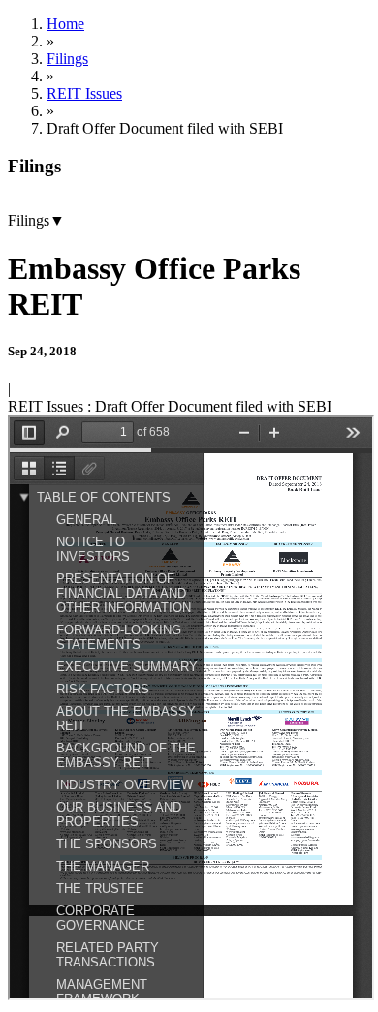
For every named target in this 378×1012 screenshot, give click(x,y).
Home (65, 23)
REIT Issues (84, 93)
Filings (67, 58)
